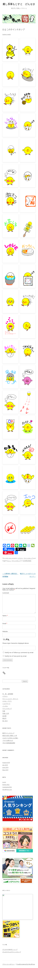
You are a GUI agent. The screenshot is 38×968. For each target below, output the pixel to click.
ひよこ (9, 561)
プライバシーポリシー (8, 964)
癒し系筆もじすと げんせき (19, 4)
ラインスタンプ (28, 558)
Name (5, 616)
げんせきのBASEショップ (9, 949)
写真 (3, 711)
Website (5, 631)
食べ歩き (5, 721)
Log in (4, 782)
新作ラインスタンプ (8, 733)
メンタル (5, 706)
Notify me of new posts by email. (16, 656)
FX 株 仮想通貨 (7, 694)
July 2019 (5, 765)
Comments (7, 787)
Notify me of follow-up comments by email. (19, 652)
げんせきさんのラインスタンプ (11, 952)
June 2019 (5, 767)
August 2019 (6, 762)
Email (4, 623)
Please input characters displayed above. (15, 643)
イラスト (20, 558)
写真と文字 (5, 713)
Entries (5, 785)
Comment (5, 593)
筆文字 (4, 718)
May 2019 (5, 770)
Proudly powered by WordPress (25, 964)
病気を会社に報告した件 (9, 735)
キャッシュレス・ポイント (10, 699)
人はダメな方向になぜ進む (10, 738)
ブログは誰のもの (7, 740)
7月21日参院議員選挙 (8, 743)
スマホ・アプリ (7, 701)
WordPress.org (7, 789)
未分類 (4, 716)
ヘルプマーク (6, 704)
